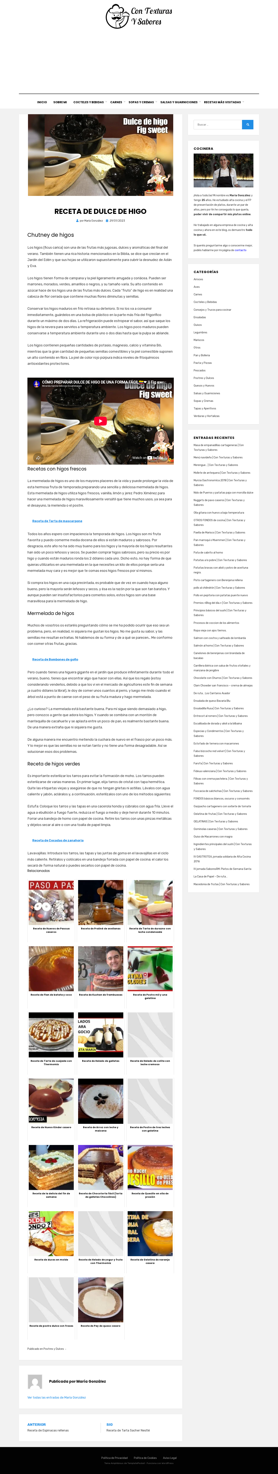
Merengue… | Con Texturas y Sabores (216, 465)
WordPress (168, 1463)
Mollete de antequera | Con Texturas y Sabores (222, 472)
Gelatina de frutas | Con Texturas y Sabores (220, 814)
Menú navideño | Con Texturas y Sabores (218, 457)
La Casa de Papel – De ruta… (211, 876)
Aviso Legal (170, 1458)
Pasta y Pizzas (203, 363)
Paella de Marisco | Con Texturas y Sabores (219, 532)
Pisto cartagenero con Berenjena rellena (218, 580)
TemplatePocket (136, 1463)
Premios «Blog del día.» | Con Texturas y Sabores (223, 603)
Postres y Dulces (53, 1349)
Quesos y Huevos (204, 385)
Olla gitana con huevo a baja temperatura (219, 512)
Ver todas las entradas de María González (56, 1397)
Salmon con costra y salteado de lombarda (220, 638)
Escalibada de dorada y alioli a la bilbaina (218, 723)
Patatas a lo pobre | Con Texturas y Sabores (220, 560)
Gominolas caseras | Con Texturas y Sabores (221, 829)
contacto (240, 250)
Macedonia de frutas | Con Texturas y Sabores (222, 884)
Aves (197, 287)
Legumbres (200, 332)
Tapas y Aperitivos (205, 408)
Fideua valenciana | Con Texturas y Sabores (220, 771)
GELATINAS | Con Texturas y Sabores (216, 821)
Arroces (198, 279)
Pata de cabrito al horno (208, 552)
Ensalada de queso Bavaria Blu (212, 700)
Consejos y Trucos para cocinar (212, 309)
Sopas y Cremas (141, 102)
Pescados (200, 370)
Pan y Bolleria (202, 355)
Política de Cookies (145, 1458)
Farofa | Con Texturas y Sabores (213, 763)
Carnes (116, 102)
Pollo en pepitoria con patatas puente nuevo (221, 595)
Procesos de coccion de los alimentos (216, 623)
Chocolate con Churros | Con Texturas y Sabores (223, 678)
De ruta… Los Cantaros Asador (212, 693)
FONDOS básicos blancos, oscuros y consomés (222, 798)
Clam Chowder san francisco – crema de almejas (223, 685)
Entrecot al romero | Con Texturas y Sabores (221, 716)
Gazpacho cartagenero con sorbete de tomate (222, 806)
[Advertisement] (139, 61)
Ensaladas (200, 317)
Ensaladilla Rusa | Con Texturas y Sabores (219, 708)
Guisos (198, 325)
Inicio (42, 102)
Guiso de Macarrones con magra (213, 836)
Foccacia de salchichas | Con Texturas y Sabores (223, 791)
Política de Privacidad (114, 1458)
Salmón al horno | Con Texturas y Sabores (219, 645)
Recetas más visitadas (222, 102)
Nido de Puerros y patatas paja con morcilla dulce (223, 492)
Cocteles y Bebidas (88, 102)
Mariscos (199, 340)
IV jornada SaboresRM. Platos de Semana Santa (222, 869)
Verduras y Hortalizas (207, 416)
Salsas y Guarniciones (179, 102)
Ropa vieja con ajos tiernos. (210, 630)
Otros (197, 347)
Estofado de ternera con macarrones (216, 743)
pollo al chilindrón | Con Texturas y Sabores (219, 587)
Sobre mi (60, 102)
